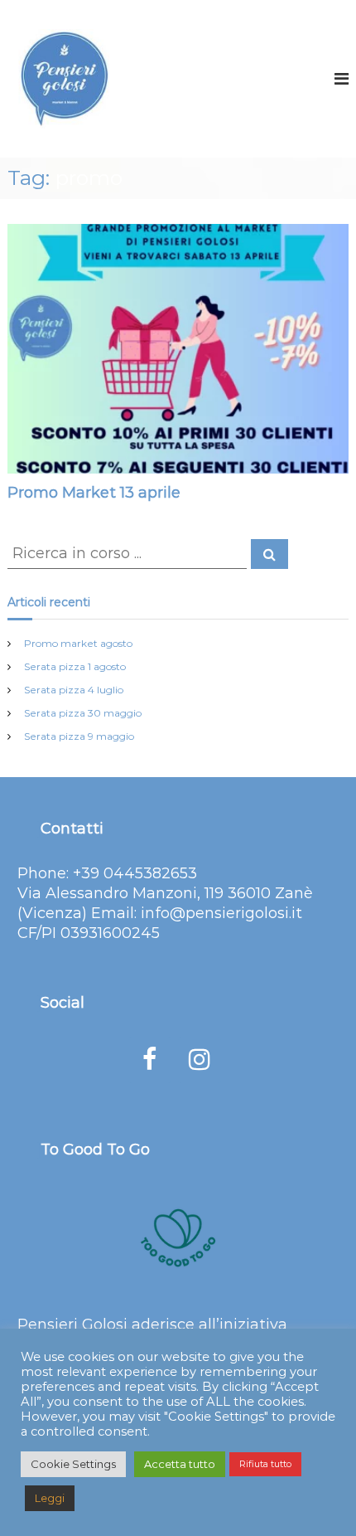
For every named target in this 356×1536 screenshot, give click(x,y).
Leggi (50, 1497)
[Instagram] (199, 1060)
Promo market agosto (78, 643)
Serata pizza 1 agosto (75, 666)
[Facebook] (149, 1060)
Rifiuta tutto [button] (265, 1464)
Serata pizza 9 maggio (79, 736)
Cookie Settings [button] (73, 1463)
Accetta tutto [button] (179, 1463)
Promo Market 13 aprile (93, 493)
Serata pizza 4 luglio (73, 689)
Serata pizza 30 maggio (83, 713)
